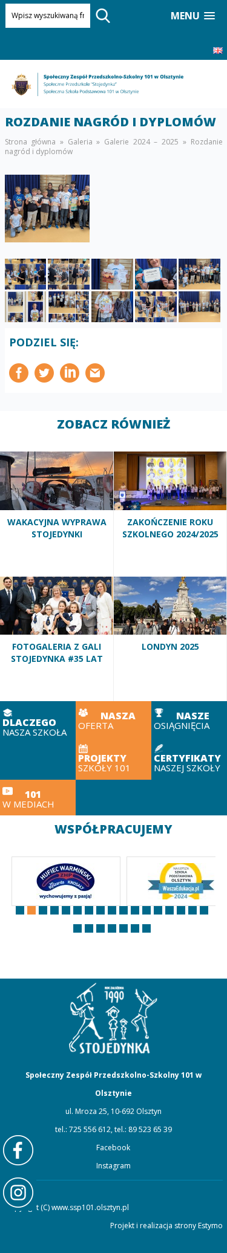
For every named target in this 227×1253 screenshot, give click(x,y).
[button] (193, 16)
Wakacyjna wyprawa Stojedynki (57, 514)
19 (89, 928)
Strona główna (30, 142)
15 (181, 910)
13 (158, 910)
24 (146, 928)
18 (77, 928)
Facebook (113, 1147)
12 (146, 910)
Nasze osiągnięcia (189, 719)
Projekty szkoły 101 (113, 758)
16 (192, 910)
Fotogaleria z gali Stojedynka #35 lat (57, 639)
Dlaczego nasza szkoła (38, 722)
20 (100, 928)
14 (169, 910)
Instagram (113, 1166)
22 (123, 928)
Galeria (80, 142)
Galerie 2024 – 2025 (141, 142)
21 (112, 928)
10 (123, 910)
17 (204, 910)
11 (135, 910)
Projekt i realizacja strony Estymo (166, 1225)
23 (135, 928)
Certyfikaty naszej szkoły (189, 758)
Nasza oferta (113, 719)
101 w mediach (38, 798)
